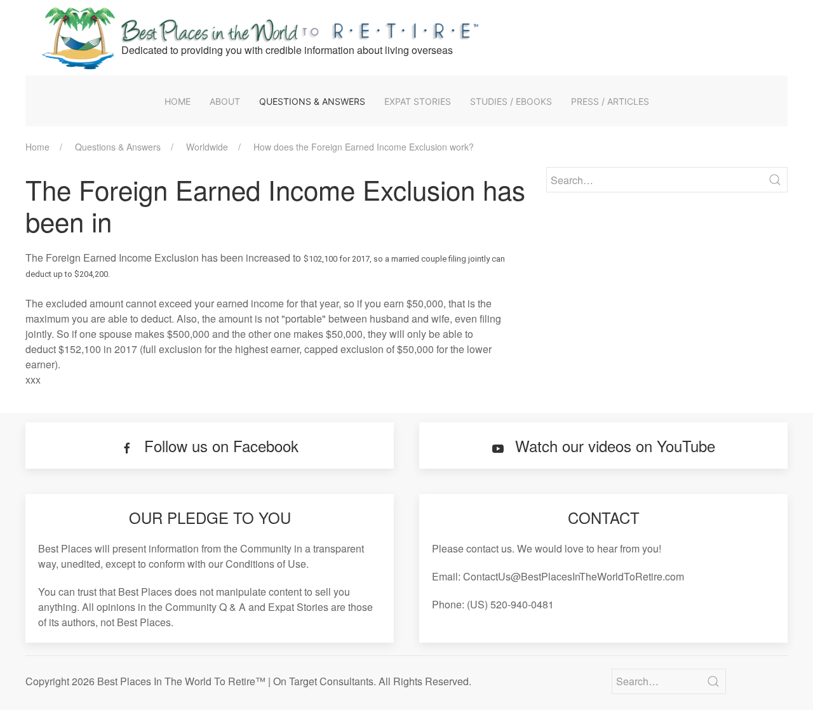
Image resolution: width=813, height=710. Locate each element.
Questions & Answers (312, 101)
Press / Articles (610, 101)
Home (178, 101)
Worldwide (207, 146)
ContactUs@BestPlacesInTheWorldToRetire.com (573, 576)
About (225, 101)
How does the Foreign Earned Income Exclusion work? (363, 146)
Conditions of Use (265, 563)
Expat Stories (417, 101)
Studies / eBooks (511, 101)
